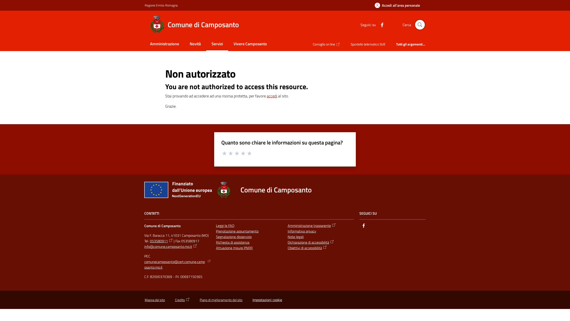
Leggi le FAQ (225, 225)
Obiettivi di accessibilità (305, 248)
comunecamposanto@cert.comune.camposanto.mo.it (174, 264)
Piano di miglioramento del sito (221, 299)
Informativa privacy (302, 231)
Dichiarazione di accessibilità (308, 242)
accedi (272, 96)
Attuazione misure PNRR (234, 248)
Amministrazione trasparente (309, 225)
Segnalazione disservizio (234, 236)
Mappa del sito (155, 299)
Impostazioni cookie (267, 299)
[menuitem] (164, 44)
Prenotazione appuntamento (237, 231)
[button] (420, 24)
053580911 (159, 241)
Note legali (296, 236)
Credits (180, 299)
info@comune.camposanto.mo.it (168, 246)
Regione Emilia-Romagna (161, 5)
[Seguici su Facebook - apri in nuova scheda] (380, 24)
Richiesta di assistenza (232, 242)
